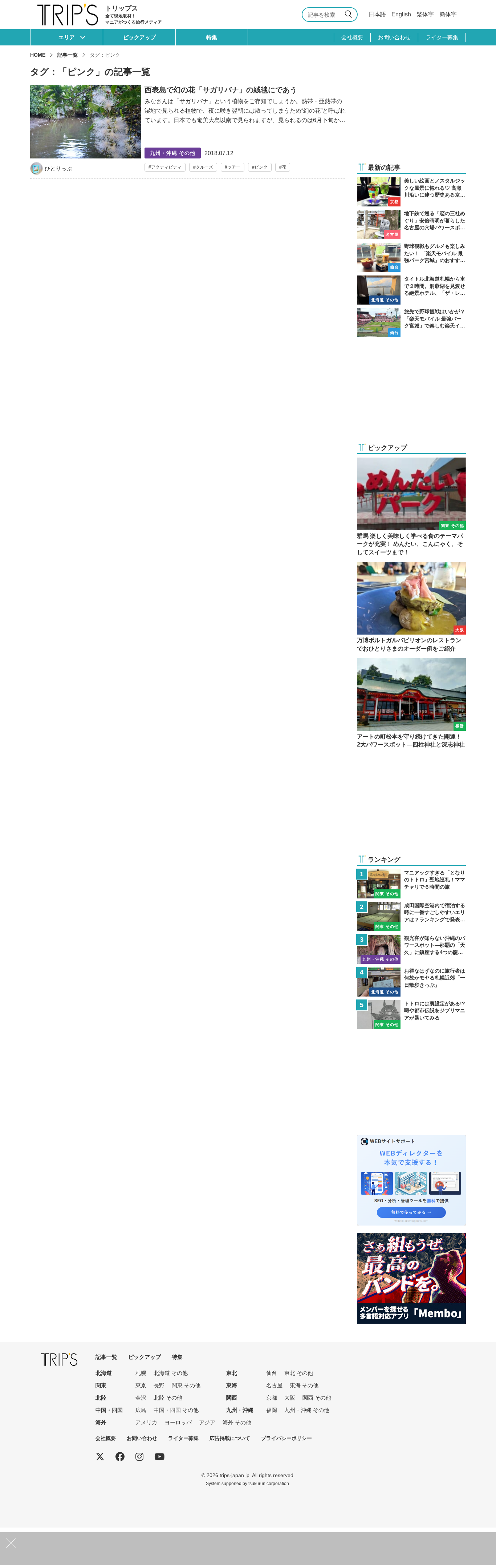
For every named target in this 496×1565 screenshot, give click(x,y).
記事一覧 (67, 55)
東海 (231, 1385)
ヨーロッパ (178, 1422)
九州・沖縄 (239, 1410)
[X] (100, 1457)
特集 (211, 37)
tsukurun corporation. (269, 1483)
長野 (159, 1385)
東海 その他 (304, 1385)
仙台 (271, 1373)
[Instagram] (139, 1457)
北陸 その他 (168, 1398)
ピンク (261, 167)
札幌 (140, 1373)
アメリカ (146, 1422)
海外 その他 (237, 1422)
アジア (207, 1422)
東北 (231, 1373)
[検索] (349, 14)
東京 (140, 1385)
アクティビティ (166, 167)
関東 (100, 1385)
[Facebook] (120, 1457)
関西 (231, 1398)
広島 (140, 1410)
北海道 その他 (171, 1373)
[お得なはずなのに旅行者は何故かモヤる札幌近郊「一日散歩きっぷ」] (411, 982)
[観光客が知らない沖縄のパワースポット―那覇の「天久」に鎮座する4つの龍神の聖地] (411, 949)
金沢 (140, 1398)
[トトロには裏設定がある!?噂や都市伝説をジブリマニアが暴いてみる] (411, 1014)
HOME (37, 55)
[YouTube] (159, 1457)
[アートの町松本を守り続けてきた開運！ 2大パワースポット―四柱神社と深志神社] (411, 703)
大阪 (289, 1398)
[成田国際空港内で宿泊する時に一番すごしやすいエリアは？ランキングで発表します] (411, 916)
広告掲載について (230, 1438)
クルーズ (204, 167)
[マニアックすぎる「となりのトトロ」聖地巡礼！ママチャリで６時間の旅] (411, 883)
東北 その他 (298, 1373)
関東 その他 (186, 1385)
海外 (100, 1422)
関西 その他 (316, 1398)
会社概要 (352, 37)
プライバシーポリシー (286, 1438)
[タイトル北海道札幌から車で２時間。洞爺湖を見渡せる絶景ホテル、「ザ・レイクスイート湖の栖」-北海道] (411, 290)
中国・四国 (109, 1410)
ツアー (233, 167)
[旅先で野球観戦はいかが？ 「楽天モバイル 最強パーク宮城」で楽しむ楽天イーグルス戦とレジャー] (411, 322)
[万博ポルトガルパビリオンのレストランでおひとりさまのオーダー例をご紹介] (411, 607)
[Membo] (411, 1237)
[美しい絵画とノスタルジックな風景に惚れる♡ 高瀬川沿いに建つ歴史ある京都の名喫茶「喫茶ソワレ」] (411, 191)
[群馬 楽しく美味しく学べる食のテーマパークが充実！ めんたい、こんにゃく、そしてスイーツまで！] (411, 507)
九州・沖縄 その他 (306, 1410)
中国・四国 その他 (176, 1410)
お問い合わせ (394, 37)
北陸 (100, 1398)
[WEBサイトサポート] (411, 1139)
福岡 (271, 1410)
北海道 (103, 1373)
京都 (271, 1398)
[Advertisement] (411, 109)
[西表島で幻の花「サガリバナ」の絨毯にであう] (188, 129)
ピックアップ (139, 37)
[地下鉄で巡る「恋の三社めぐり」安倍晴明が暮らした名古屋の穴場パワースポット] (411, 224)
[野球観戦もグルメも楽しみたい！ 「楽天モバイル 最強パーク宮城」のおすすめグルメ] (411, 257)
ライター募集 (442, 37)
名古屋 (274, 1385)
